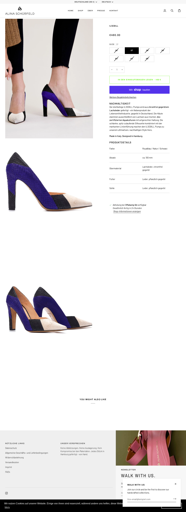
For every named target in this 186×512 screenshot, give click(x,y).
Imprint (8, 467)
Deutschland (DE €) (85, 2)
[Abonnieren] (173, 498)
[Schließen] (177, 484)
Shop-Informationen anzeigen (127, 211)
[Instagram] (6, 493)
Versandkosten (12, 462)
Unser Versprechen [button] (72, 443)
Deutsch (106, 2)
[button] (80, 11)
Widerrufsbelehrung (14, 457)
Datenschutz (11, 448)
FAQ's (7, 472)
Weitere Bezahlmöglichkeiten (122, 97)
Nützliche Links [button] (15, 443)
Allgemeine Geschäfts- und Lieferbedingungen (26, 452)
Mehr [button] (7, 507)
